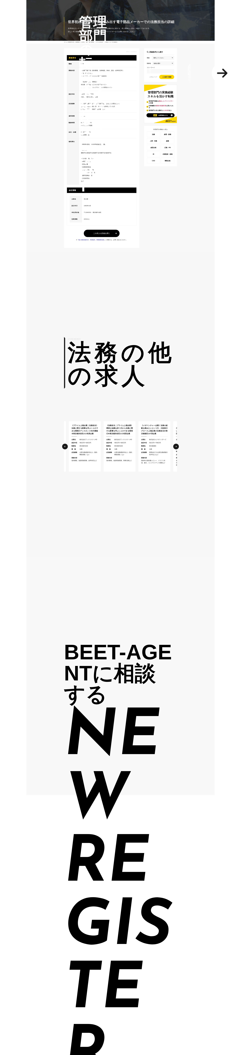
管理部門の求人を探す (150, 73)
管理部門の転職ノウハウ (188, 73)
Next (176, 446)
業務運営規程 (100, 240)
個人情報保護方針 (84, 240)
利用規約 (92, 240)
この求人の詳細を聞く (101, 233)
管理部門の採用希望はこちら (190, 73)
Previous (65, 446)
